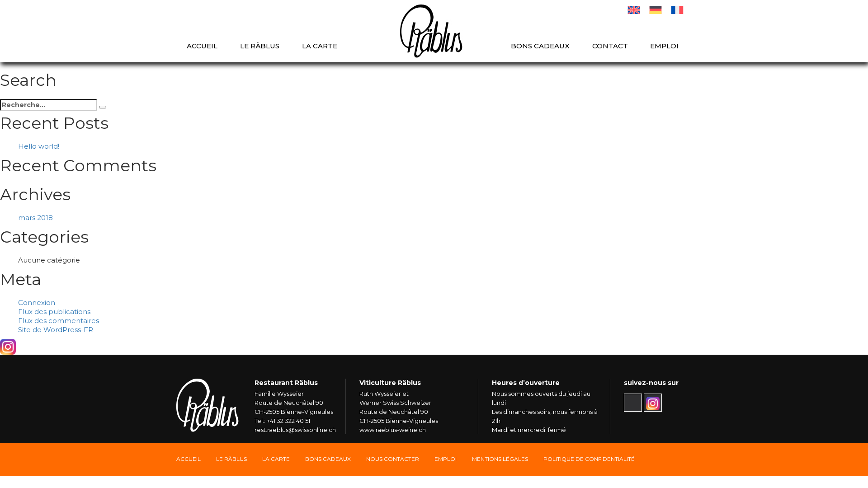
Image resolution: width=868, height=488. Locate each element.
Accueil (202, 46)
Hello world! (38, 146)
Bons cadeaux (540, 46)
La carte (319, 46)
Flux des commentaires (58, 320)
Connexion (36, 302)
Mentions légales (500, 458)
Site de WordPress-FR (55, 329)
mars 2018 (35, 217)
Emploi (664, 46)
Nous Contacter (392, 458)
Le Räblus (259, 46)
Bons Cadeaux (328, 458)
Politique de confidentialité (589, 458)
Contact (610, 46)
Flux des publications (54, 311)
